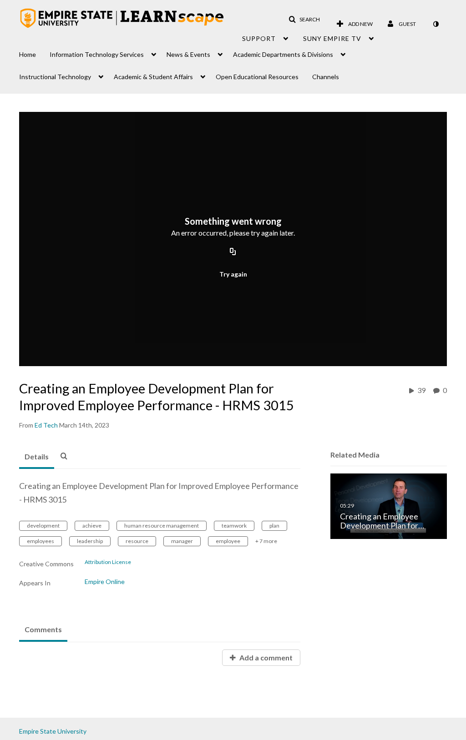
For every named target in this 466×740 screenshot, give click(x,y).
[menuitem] (34, 52)
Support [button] (259, 38)
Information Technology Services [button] (97, 54)
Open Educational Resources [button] (257, 77)
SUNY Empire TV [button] (332, 38)
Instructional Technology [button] (55, 77)
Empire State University (52, 731)
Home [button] (27, 54)
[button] (304, 19)
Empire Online (105, 581)
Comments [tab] (43, 629)
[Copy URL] (233, 252)
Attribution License (108, 562)
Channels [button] (325, 77)
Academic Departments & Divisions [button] (283, 54)
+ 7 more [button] (266, 541)
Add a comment (265, 657)
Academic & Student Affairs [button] (153, 77)
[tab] (36, 457)
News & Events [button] (188, 54)
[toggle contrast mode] (435, 24)
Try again (233, 274)
